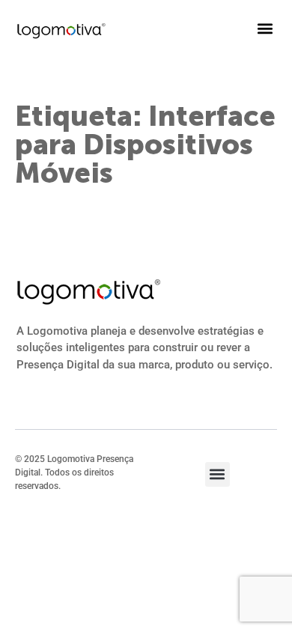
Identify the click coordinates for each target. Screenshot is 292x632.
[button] (264, 28)
